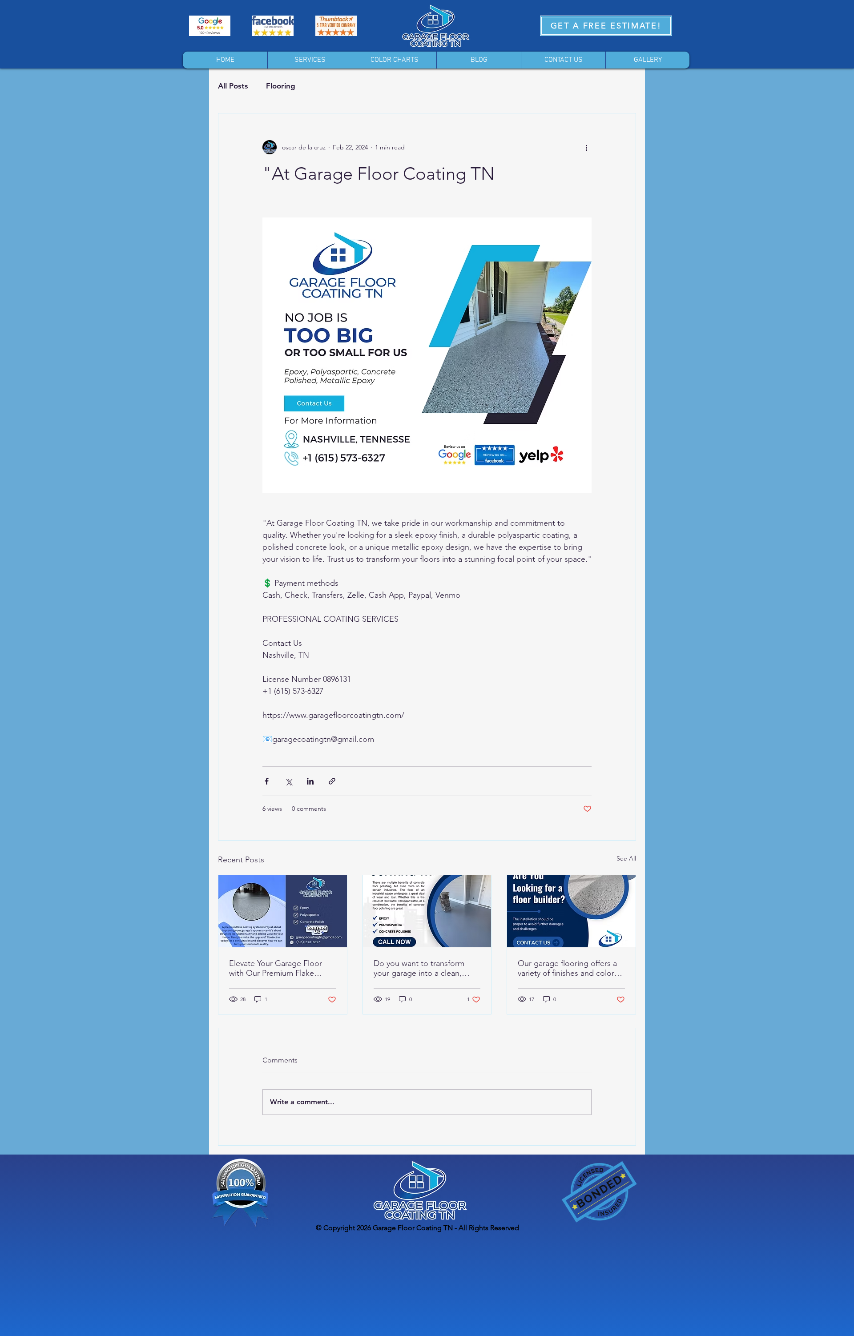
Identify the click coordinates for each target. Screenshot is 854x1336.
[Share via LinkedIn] (310, 781)
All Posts (233, 85)
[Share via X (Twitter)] (288, 781)
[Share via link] (332, 781)
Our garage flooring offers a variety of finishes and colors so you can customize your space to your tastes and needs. (568, 968)
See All (626, 858)
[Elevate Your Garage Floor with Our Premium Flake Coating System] (282, 911)
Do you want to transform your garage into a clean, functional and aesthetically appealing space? (421, 968)
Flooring (280, 85)
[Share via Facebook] (266, 781)
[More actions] (586, 147)
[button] (309, 60)
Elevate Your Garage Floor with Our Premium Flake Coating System (275, 968)
